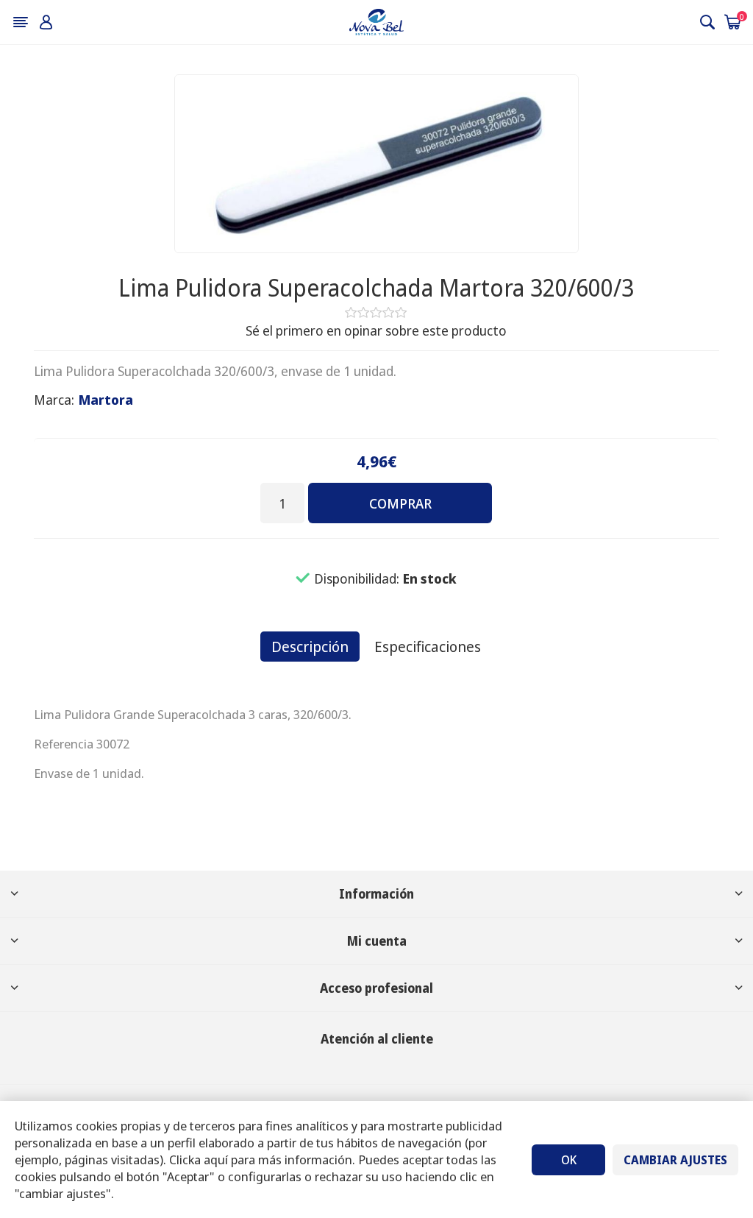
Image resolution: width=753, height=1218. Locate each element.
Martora (106, 399)
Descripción (310, 646)
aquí (216, 1159)
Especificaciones (427, 646)
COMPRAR (400, 503)
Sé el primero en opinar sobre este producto (376, 330)
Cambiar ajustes (675, 1160)
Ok (569, 1160)
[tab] (310, 646)
